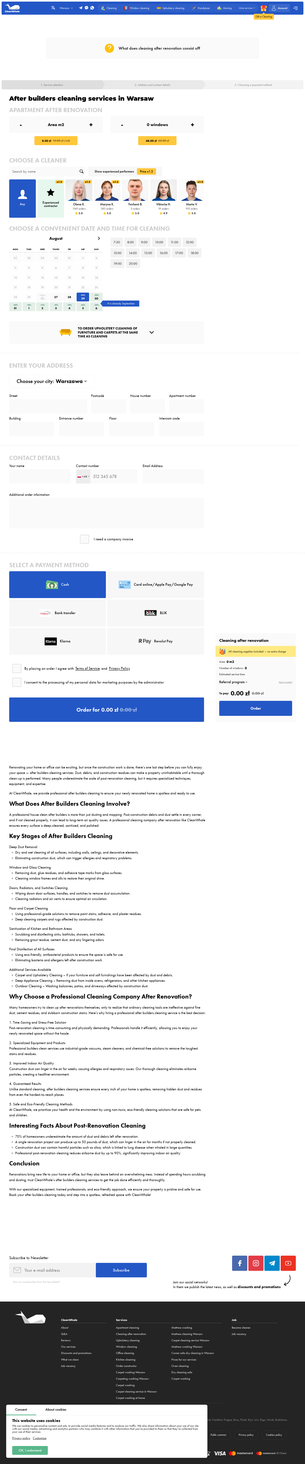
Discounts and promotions (76, 1353)
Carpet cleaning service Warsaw (190, 1340)
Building (15, 418)
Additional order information (29, 495)
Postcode (97, 396)
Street (13, 396)
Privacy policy (21, 1438)
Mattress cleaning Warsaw (187, 1334)
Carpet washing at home (130, 1398)
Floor (112, 418)
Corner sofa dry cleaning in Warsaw (192, 1353)
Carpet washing (125, 1385)
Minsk (270, 1419)
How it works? (285, 682)
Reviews (66, 1340)
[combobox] (83, 476)
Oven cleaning (180, 1366)
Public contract (218, 1434)
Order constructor (126, 1366)
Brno (236, 1419)
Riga (262, 1419)
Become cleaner (241, 1327)
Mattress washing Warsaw (187, 1346)
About (64, 1327)
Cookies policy (274, 1434)
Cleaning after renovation (131, 1334)
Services (121, 1320)
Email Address (153, 466)
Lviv (256, 1419)
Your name (16, 466)
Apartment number (182, 396)
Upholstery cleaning (128, 1340)
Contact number (87, 466)
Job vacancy (68, 1366)
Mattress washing (181, 1327)
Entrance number (71, 418)
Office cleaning (125, 1353)
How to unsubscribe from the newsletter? (36, 1282)
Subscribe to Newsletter (28, 1257)
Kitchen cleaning (125, 1359)
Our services (68, 1346)
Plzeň (243, 1419)
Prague (228, 1419)
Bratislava (281, 1419)
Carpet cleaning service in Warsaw (136, 1391)
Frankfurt (217, 1419)
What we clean (70, 1359)
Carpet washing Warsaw (130, 1372)
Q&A (64, 1334)
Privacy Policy (119, 668)
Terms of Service (87, 668)
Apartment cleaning (127, 1327)
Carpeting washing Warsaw (132, 1378)
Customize (39, 1438)
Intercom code (169, 418)
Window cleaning (126, 1346)
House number (140, 396)
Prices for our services (183, 1359)
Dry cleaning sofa (181, 1372)
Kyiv (250, 1419)
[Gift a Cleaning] (264, 8)
